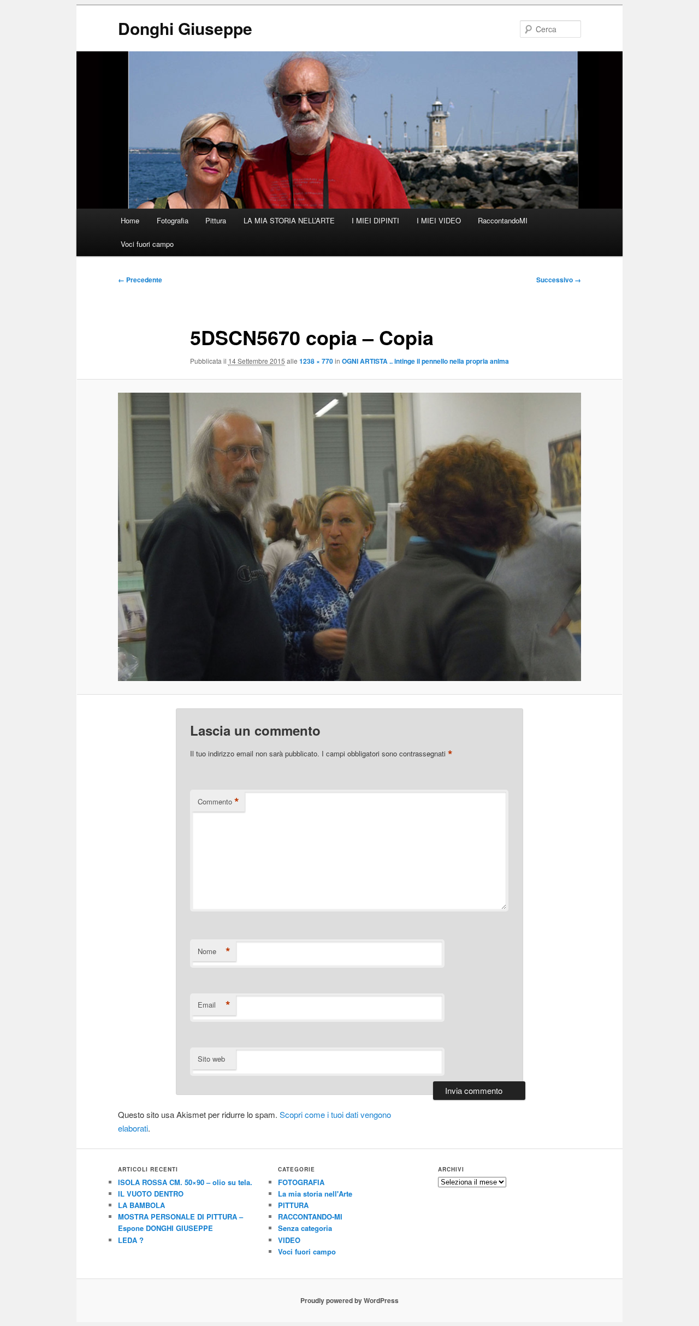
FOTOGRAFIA (301, 1182)
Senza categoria (305, 1228)
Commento (218, 801)
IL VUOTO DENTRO (150, 1193)
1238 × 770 (316, 361)
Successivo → (558, 280)
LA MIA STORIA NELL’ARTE (289, 220)
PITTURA (293, 1205)
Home (130, 220)
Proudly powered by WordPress (349, 1300)
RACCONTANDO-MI (310, 1216)
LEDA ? (131, 1240)
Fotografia (172, 220)
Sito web (211, 1058)
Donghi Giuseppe (185, 28)
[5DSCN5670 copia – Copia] (349, 537)
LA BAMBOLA (141, 1205)
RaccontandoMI (503, 220)
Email (214, 1005)
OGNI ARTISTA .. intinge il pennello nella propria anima (425, 361)
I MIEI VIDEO (439, 220)
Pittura (215, 220)
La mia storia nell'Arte (315, 1193)
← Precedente (140, 280)
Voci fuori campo (147, 244)
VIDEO (289, 1240)
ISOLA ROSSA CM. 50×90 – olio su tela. (185, 1182)
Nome (214, 951)
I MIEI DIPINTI (375, 220)
